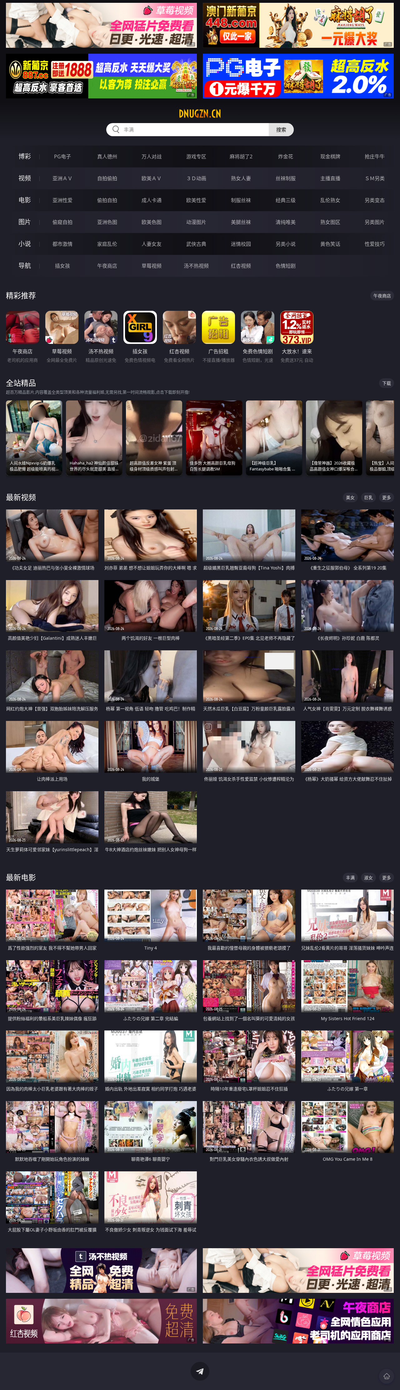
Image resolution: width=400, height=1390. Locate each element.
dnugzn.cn (200, 113)
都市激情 (62, 244)
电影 (24, 200)
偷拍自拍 (107, 200)
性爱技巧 (375, 244)
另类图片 (375, 222)
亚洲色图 (107, 222)
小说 (24, 244)
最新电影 (21, 877)
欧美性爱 (196, 200)
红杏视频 (241, 265)
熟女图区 (330, 222)
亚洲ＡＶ (62, 178)
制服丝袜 (241, 200)
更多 (386, 497)
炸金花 (285, 156)
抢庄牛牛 (375, 156)
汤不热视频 (196, 265)
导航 (24, 265)
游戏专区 (196, 156)
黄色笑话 (330, 244)
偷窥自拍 (62, 222)
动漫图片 (196, 222)
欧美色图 (152, 222)
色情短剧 (286, 265)
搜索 (281, 129)
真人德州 (107, 156)
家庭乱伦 (107, 244)
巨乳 (368, 497)
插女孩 (62, 265)
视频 (24, 178)
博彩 (24, 156)
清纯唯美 (286, 222)
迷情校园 (241, 244)
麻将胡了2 (241, 156)
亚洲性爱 (62, 200)
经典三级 (286, 200)
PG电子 (62, 156)
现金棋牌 (330, 156)
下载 (386, 383)
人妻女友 (152, 244)
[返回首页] (386, 1376)
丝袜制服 (286, 178)
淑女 (368, 878)
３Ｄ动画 (196, 178)
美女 (350, 497)
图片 (24, 222)
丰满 (350, 878)
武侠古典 (196, 244)
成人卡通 (152, 200)
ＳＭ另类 (375, 178)
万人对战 (152, 156)
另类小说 (286, 244)
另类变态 (375, 200)
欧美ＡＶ (152, 178)
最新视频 (21, 497)
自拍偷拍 (107, 178)
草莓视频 (152, 265)
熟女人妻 (241, 178)
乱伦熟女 (330, 200)
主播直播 (330, 178)
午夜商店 (107, 265)
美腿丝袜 (241, 222)
